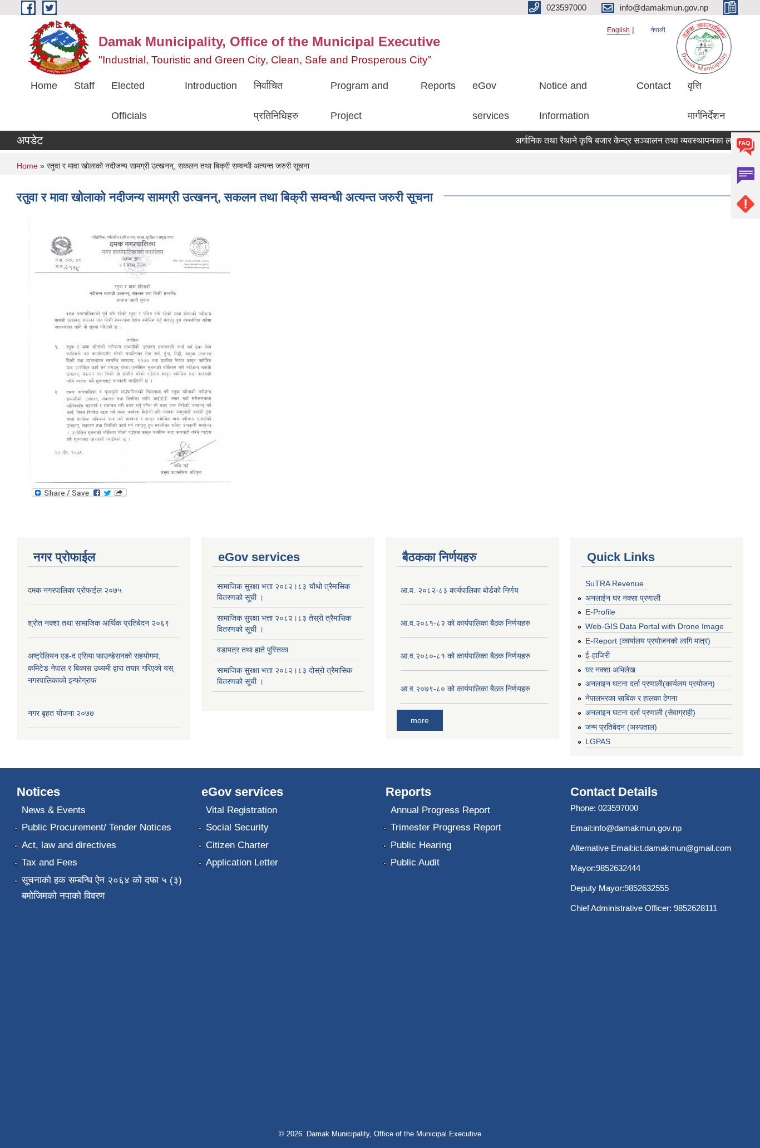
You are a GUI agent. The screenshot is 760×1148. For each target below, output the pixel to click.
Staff (84, 85)
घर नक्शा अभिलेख (610, 669)
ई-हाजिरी (597, 655)
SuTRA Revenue (614, 583)
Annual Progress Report (440, 810)
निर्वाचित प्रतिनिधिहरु (276, 100)
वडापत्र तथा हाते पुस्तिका (252, 649)
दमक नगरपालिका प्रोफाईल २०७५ (75, 590)
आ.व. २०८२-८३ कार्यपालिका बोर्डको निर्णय (460, 590)
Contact (653, 85)
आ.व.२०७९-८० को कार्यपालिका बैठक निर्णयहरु (465, 688)
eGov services (490, 100)
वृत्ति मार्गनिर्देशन (706, 100)
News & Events (54, 810)
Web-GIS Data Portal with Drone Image (654, 626)
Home (44, 85)
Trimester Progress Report (446, 827)
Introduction (211, 85)
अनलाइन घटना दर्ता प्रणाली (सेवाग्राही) (640, 712)
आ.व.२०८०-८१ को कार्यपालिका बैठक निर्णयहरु (465, 655)
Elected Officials (129, 100)
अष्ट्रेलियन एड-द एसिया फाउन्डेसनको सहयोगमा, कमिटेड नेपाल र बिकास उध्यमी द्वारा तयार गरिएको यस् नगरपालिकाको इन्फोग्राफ (100, 668)
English (618, 30)
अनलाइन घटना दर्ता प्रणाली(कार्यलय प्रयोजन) (650, 683)
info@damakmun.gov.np (637, 828)
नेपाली (657, 30)
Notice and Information (564, 100)
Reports (438, 85)
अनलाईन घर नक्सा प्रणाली (622, 597)
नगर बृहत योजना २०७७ (61, 713)
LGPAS (597, 741)
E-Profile (600, 611)
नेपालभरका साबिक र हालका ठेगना (631, 698)
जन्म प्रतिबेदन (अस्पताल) (621, 727)
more (420, 720)
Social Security (237, 827)
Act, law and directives (69, 845)
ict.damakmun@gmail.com (683, 848)
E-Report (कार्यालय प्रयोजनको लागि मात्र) (647, 640)
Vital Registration (241, 810)
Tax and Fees (49, 862)
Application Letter (242, 862)
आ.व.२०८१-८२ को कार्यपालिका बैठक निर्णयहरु (465, 622)
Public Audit (415, 862)
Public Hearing (421, 845)
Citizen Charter (237, 845)
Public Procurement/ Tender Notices (96, 827)
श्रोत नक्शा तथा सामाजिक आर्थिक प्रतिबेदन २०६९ (98, 622)
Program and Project (359, 100)
